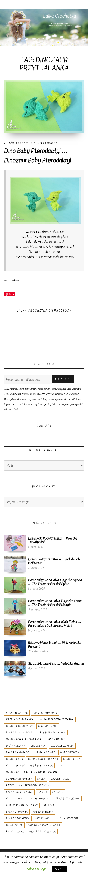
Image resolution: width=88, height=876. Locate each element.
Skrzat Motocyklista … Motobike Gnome (56, 663)
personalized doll (53, 732)
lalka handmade (17, 752)
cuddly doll (14, 798)
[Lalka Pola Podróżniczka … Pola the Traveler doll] (15, 543)
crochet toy (71, 759)
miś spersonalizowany (22, 805)
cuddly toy (38, 746)
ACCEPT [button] (59, 869)
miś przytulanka (41, 765)
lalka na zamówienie (20, 732)
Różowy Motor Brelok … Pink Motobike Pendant (54, 644)
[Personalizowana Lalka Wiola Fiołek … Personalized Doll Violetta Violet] (15, 626)
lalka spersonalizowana (56, 719)
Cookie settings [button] (35, 869)
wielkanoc (42, 818)
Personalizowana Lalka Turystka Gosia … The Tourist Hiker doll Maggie (55, 603)
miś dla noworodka (42, 831)
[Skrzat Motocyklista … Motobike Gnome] (15, 668)
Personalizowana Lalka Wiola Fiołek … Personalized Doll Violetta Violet (54, 623)
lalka (41, 779)
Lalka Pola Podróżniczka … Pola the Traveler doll (52, 540)
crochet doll (60, 779)
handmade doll (57, 739)
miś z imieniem (69, 752)
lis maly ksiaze (44, 752)
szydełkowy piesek (19, 779)
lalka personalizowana (40, 772)
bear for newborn (45, 713)
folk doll (49, 805)
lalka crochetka (18, 818)
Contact (44, 426)
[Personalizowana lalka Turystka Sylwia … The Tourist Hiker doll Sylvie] (15, 585)
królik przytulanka (20, 719)
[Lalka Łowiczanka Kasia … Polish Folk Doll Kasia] (15, 564)
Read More (11, 280)
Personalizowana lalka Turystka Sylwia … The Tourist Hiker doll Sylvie (55, 582)
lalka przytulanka (19, 792)
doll (61, 765)
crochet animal (17, 713)
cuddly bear (14, 825)
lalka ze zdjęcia (62, 746)
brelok (42, 792)
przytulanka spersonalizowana (28, 785)
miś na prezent (43, 812)
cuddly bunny (15, 765)
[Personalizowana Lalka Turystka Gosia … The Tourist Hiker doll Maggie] (15, 605)
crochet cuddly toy (19, 726)
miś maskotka (15, 746)
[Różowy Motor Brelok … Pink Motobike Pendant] (15, 647)
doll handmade (38, 798)
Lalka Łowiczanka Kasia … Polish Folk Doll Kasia (54, 561)
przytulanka (15, 831)
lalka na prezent (66, 818)
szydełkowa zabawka (43, 759)
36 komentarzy (46, 143)
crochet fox (14, 759)
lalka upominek (17, 812)
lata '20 (57, 792)
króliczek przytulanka (44, 825)
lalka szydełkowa (67, 798)
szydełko (12, 772)
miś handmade (47, 726)
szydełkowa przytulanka (23, 739)
